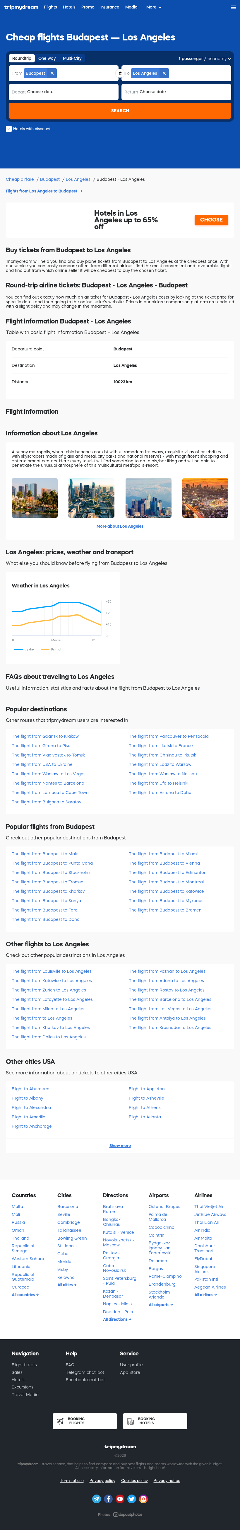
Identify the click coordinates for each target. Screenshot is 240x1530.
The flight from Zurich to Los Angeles (49, 990)
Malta (17, 1206)
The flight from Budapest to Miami (163, 854)
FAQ (70, 1365)
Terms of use (72, 1481)
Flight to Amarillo (28, 1117)
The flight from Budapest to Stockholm (51, 872)
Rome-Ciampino (165, 1276)
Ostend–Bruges (164, 1206)
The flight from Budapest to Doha (46, 919)
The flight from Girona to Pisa (41, 746)
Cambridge (68, 1222)
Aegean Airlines (210, 1287)
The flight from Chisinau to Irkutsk (162, 755)
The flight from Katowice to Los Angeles (52, 981)
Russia (18, 1222)
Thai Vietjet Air (209, 1206)
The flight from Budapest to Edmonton (168, 872)
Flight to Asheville (146, 1098)
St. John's (67, 1246)
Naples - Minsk (118, 1304)
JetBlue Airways (210, 1214)
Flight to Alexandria (31, 1107)
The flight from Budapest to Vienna (164, 863)
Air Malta (203, 1238)
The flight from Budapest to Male (45, 854)
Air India (202, 1230)
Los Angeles (79, 179)
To (127, 73)
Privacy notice (167, 1481)
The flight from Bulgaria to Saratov (46, 802)
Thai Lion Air (206, 1222)
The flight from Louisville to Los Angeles (52, 971)
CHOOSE (211, 219)
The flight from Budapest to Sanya (46, 901)
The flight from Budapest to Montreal (166, 882)
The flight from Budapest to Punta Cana (52, 863)
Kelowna (66, 1277)
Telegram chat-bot (85, 1372)
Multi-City (72, 58)
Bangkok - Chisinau (113, 1221)
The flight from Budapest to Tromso (47, 882)
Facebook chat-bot (85, 1380)
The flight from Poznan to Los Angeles (167, 971)
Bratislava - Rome (114, 1209)
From (17, 73)
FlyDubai (203, 1259)
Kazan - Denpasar (113, 1293)
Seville (63, 1214)
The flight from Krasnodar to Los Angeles (170, 1027)
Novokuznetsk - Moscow (118, 1242)
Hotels (18, 1380)
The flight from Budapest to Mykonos (166, 901)
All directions (115, 1319)
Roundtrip (21, 58)
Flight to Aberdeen (30, 1089)
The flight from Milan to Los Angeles (48, 1009)
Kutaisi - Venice (118, 1232)
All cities (65, 1285)
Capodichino (161, 1227)
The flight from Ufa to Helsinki (158, 783)
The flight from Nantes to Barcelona (48, 783)
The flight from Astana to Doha (160, 792)
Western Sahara (28, 1259)
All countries (24, 1295)
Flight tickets (24, 1365)
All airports (159, 1305)
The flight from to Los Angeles (42, 1018)
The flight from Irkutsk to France (161, 746)
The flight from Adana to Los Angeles (166, 981)
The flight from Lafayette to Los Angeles (52, 999)
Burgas (156, 1269)
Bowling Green (72, 1238)
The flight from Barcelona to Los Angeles (170, 999)
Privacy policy (102, 1481)
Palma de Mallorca (158, 1216)
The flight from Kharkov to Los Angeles (51, 1027)
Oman (18, 1230)
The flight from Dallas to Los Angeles (49, 1037)
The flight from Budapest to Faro (45, 910)
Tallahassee (69, 1230)
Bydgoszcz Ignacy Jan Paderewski (160, 1248)
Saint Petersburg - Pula (119, 1280)
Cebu (62, 1254)
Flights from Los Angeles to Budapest (42, 191)
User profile (131, 1365)
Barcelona (67, 1206)
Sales (17, 1372)
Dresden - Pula (118, 1312)
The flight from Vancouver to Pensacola (169, 736)
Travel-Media (25, 1395)
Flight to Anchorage (32, 1126)
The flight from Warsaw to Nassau (163, 774)
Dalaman (158, 1261)
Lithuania (21, 1267)
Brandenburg (162, 1284)
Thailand (20, 1238)
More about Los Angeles (120, 526)
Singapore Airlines (204, 1269)
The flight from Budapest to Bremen (165, 910)
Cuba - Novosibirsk (114, 1268)
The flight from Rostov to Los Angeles (167, 990)
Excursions (22, 1387)
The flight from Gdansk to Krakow (45, 736)
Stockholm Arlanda (159, 1294)
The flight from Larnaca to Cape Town (50, 792)
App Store (130, 1372)
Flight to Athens (145, 1107)
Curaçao (20, 1287)
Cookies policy (134, 1481)
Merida (64, 1262)
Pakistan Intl (206, 1279)
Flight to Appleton (147, 1089)
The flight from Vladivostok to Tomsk (48, 755)
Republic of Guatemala (23, 1277)
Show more (120, 1146)
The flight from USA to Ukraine (42, 764)
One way (47, 58)
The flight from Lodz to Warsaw (160, 764)
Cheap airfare (20, 179)
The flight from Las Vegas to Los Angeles (170, 1009)
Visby (62, 1269)
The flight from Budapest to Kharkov (48, 891)
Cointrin (156, 1235)
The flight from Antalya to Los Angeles (167, 1018)
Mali (16, 1214)
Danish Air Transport (204, 1248)
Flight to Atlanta (145, 1117)
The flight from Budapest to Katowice (166, 891)
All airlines (204, 1295)
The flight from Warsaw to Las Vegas (48, 774)
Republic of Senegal (23, 1248)
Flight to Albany (27, 1098)
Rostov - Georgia (111, 1255)
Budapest (50, 179)
